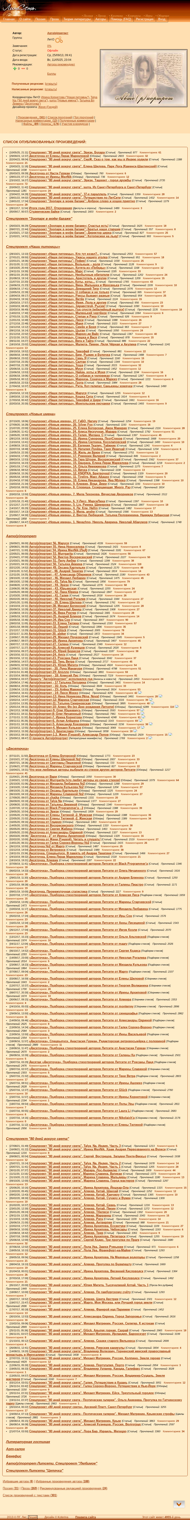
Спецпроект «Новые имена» (30, 414)
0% (49, 46)
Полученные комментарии (77, 120)
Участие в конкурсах (75, 124)
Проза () (29, 1488)
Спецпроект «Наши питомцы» (33, 247)
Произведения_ (32, 117)
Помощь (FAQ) (121, 19)
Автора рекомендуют (61, 64)
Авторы (100, 19)
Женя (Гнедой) (48, 107)
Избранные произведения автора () (62, 1481)
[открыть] (51, 83)
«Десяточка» (17, 748)
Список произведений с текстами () (30, 1495)
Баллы (51, 73)
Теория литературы (77, 19)
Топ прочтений (84, 117)
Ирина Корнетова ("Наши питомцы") (65, 97)
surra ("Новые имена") (63, 100)
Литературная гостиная (28, 1442)
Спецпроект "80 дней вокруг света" (37, 1139)
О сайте (25, 19)
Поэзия (40, 19)
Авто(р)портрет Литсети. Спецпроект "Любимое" (51, 1463)
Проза (54, 19)
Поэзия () (11, 1488)
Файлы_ (31, 124)
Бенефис (13, 1456)
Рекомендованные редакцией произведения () (73, 1488)
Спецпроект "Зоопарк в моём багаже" (39, 218)
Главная (9, 19)
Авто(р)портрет (21, 536)
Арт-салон (15, 1449)
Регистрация (144, 19)
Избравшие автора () (18, 1481)
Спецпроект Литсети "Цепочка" (34, 1470)
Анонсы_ (50, 124)
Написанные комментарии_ (36, 120)
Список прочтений (60, 117)
